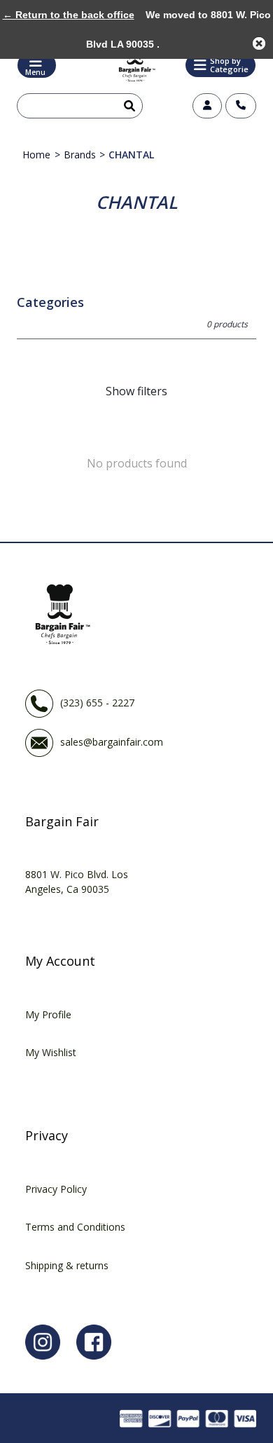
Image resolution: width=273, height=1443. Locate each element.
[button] (220, 65)
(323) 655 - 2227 (97, 702)
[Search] (127, 105)
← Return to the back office (68, 14)
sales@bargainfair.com (111, 741)
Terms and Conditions (75, 1226)
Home (36, 154)
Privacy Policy (56, 1189)
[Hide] (259, 43)
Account (207, 105)
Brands (80, 154)
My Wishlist (50, 1052)
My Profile (48, 1014)
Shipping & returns (66, 1265)
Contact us (240, 105)
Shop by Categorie (229, 64)
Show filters (136, 391)
